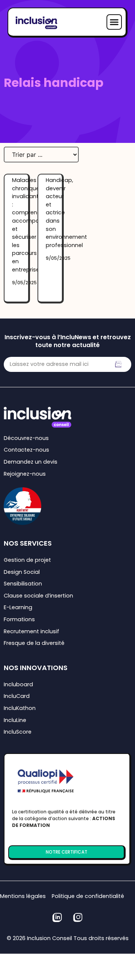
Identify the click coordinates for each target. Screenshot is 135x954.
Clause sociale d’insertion (38, 595)
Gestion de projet (27, 560)
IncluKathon (20, 708)
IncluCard (17, 696)
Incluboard (18, 684)
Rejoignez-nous (25, 474)
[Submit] (118, 364)
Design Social (22, 572)
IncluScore (18, 732)
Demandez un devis (30, 462)
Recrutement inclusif (31, 631)
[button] (114, 22)
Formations (19, 619)
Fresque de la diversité (34, 643)
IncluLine (15, 720)
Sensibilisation (23, 583)
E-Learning (18, 607)
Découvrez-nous (26, 438)
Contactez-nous (26, 449)
